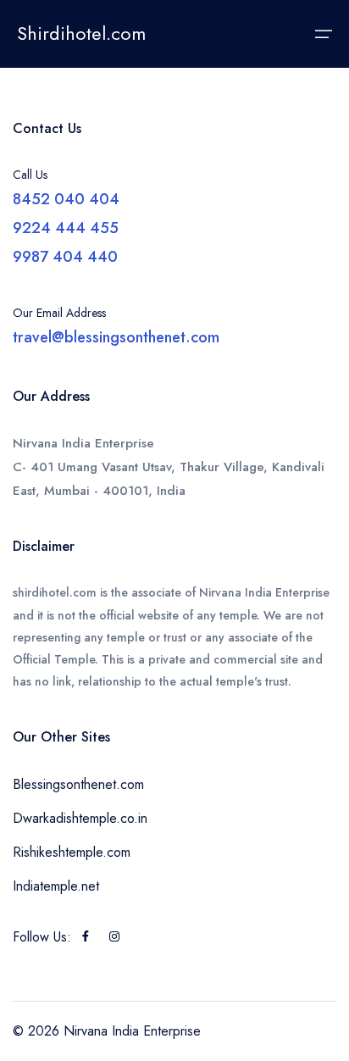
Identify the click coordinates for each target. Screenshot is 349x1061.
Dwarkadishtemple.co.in (80, 818)
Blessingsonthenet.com (78, 784)
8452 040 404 (66, 199)
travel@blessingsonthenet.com (116, 337)
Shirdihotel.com (81, 33)
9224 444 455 (66, 228)
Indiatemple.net (56, 886)
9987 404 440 (65, 257)
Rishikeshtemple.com (71, 852)
